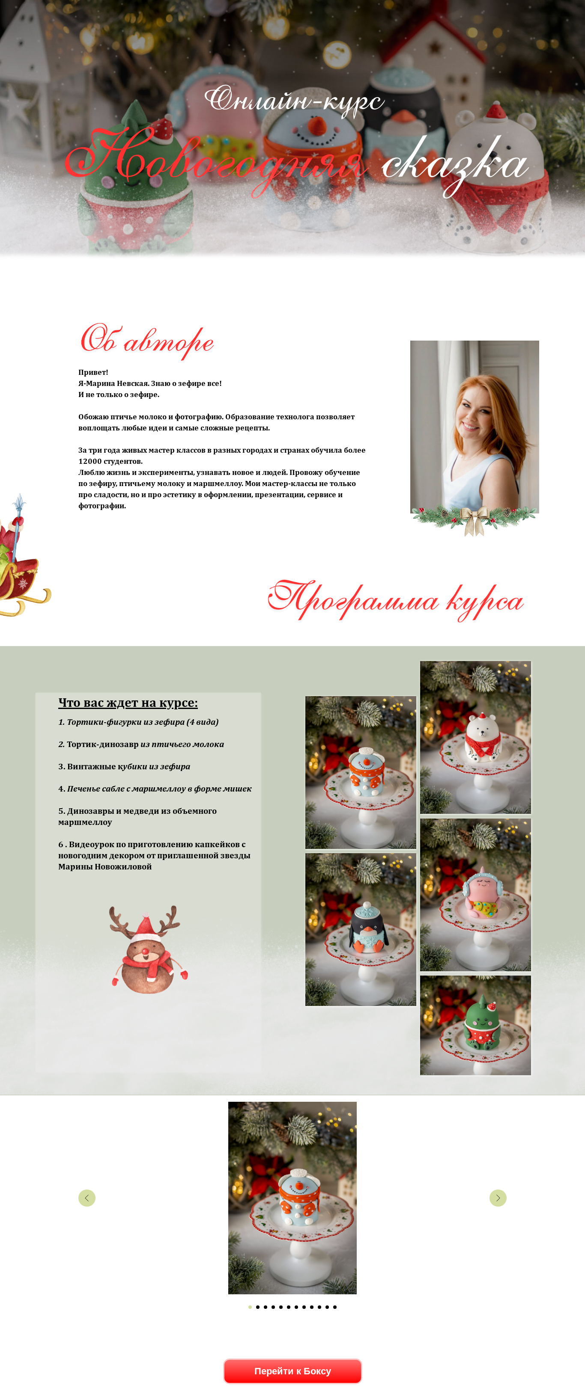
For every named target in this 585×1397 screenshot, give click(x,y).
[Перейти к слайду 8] (304, 1307)
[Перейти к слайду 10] (319, 1307)
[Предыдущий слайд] (87, 1198)
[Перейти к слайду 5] (281, 1307)
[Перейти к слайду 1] (250, 1307)
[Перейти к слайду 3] (265, 1307)
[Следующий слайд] (498, 1198)
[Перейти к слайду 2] (258, 1307)
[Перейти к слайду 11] (327, 1307)
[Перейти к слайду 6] (288, 1307)
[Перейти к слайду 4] (273, 1307)
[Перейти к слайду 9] (311, 1307)
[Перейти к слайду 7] (296, 1307)
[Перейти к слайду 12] (335, 1307)
